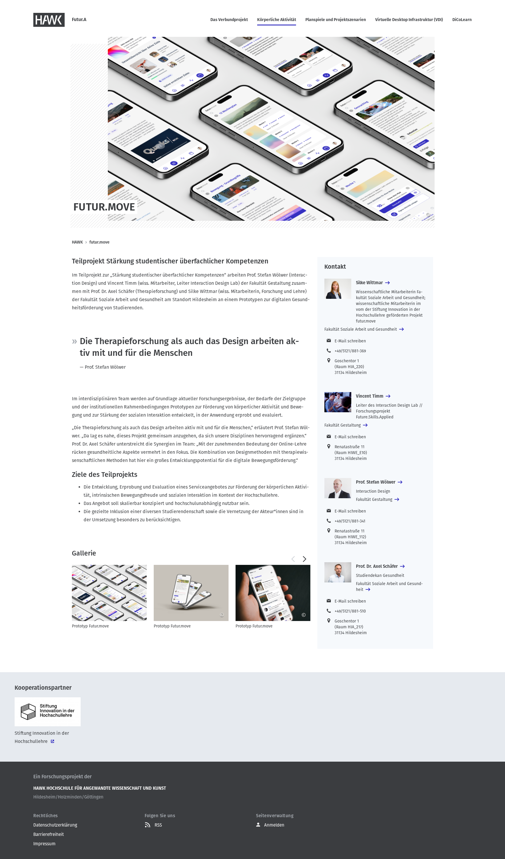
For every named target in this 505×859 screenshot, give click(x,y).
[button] (293, 559)
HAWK (77, 242)
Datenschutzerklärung (55, 825)
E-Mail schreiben (350, 341)
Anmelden (274, 825)
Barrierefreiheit (48, 834)
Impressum (44, 843)
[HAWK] (49, 20)
